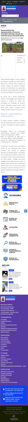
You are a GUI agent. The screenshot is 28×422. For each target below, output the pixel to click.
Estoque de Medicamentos (9, 330)
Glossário (3, 377)
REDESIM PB (22, 1)
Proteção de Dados (6, 373)
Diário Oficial (4, 339)
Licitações (4, 319)
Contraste (10, 3)
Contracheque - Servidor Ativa (9, 312)
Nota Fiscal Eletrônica (7, 307)
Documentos (4, 337)
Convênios (4, 346)
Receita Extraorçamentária (9, 325)
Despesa (3, 326)
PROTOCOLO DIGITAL (7, 314)
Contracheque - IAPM (7, 308)
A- (15, 3)
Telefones (4, 1)
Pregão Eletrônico (6, 321)
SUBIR (21, 413)
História (3, 357)
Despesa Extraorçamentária (9, 328)
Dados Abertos (5, 332)
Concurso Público (6, 343)
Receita (3, 323)
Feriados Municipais (7, 362)
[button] (17, 16)
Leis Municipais (5, 341)
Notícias (9, 19)
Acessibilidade (15, 1)
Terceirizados (4, 350)
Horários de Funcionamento (9, 382)
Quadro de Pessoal (6, 375)
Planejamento (5, 378)
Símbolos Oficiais (6, 359)
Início (3, 19)
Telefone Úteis (5, 355)
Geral (15, 19)
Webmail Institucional (7, 371)
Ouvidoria (9, 1)
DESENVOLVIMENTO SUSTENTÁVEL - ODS (13, 366)
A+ (13, 3)
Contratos (4, 344)
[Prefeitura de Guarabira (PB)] (14, 8)
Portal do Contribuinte (7, 310)
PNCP (2, 348)
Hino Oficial (4, 360)
